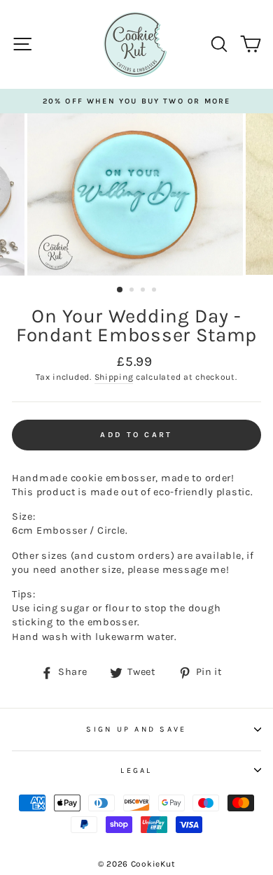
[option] (136, 101)
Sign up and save (136, 729)
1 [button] (120, 290)
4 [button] (155, 290)
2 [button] (133, 290)
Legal (136, 770)
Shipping (114, 377)
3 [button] (144, 290)
